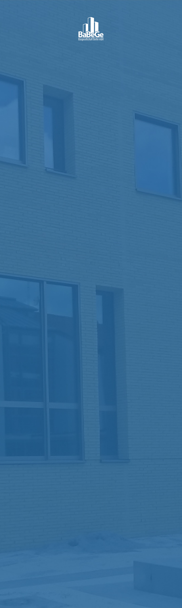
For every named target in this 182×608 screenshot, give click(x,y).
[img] (91, 304)
